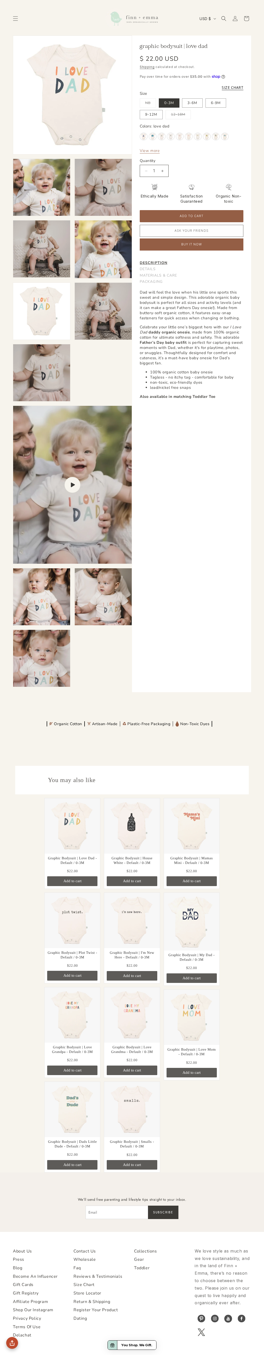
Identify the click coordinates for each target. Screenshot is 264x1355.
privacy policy (27, 1318)
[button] (15, 18)
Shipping (147, 67)
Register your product (95, 1310)
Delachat (22, 1335)
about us (22, 1251)
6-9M (216, 102)
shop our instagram (33, 1310)
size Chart (84, 1285)
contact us (84, 1251)
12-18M (181, 115)
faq (77, 1268)
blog (17, 1268)
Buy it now (191, 244)
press (18, 1259)
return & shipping (91, 1302)
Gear (139, 1259)
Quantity (147, 160)
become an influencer (35, 1276)
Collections (145, 1251)
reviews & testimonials (97, 1276)
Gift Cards (23, 1285)
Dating (80, 1318)
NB (150, 104)
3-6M (192, 102)
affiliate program (30, 1302)
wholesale (84, 1259)
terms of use (26, 1327)
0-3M (169, 102)
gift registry (26, 1293)
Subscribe (163, 1212)
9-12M (151, 114)
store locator (87, 1293)
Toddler (142, 1268)
